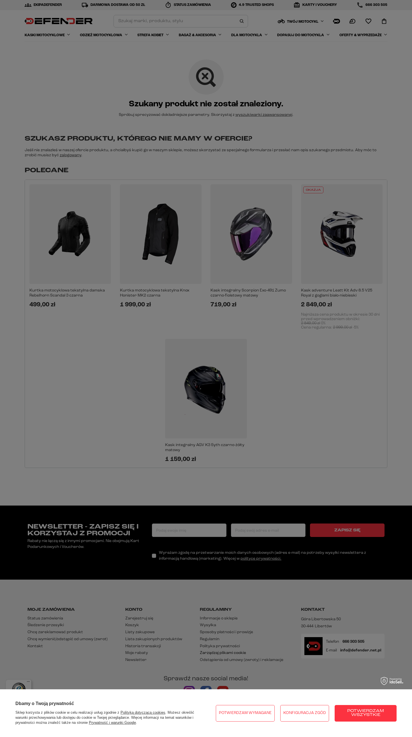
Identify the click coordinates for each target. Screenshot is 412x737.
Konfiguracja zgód (304, 713)
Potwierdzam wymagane (245, 713)
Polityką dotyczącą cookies (143, 712)
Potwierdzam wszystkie (365, 713)
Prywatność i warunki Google (112, 722)
